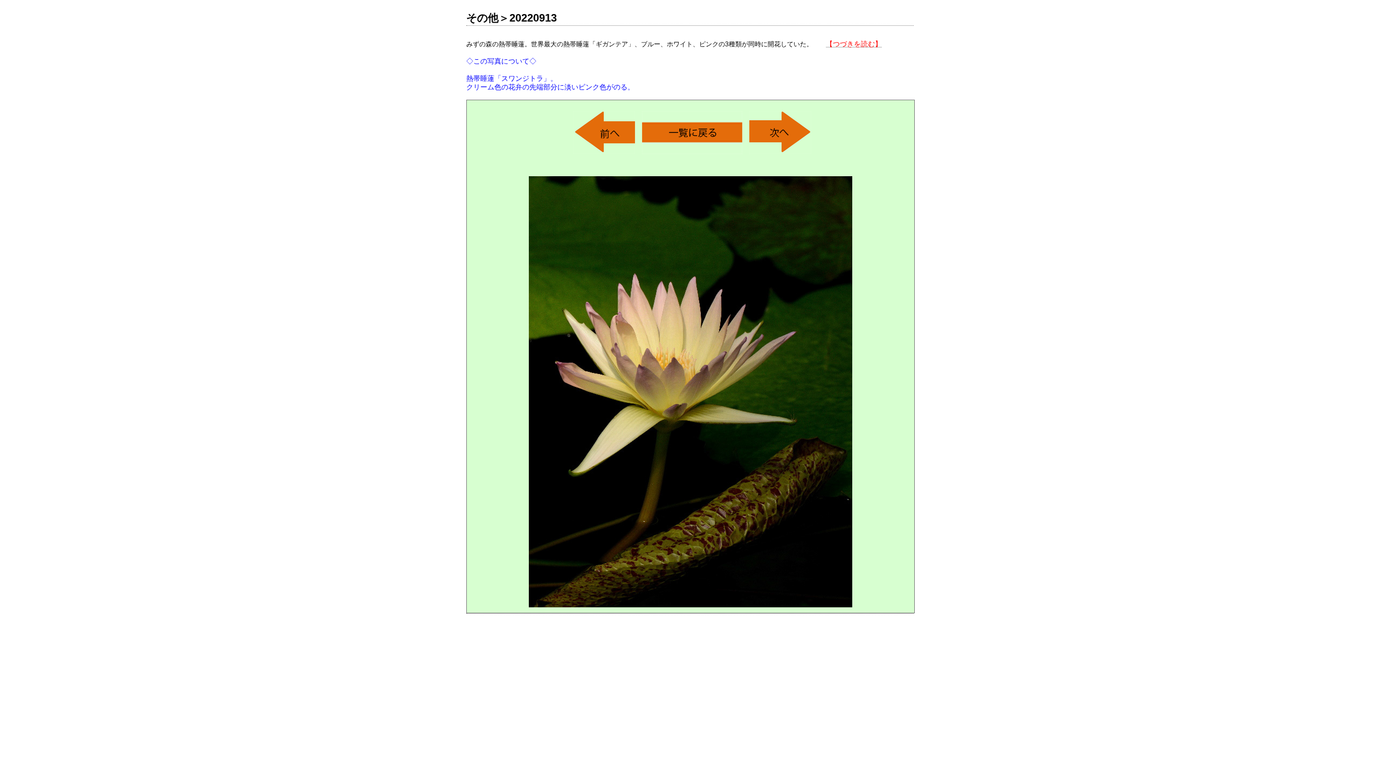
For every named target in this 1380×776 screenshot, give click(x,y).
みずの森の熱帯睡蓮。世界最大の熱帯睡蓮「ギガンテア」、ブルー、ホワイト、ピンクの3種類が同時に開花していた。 (674, 65)
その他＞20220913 (511, 18)
